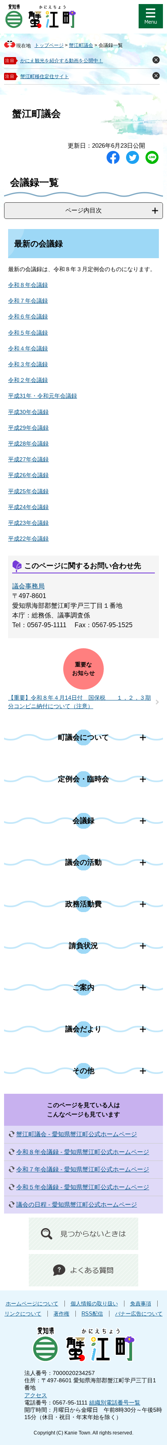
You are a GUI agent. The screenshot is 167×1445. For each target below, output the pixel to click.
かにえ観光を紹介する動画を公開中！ (61, 61)
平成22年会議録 (28, 538)
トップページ (49, 45)
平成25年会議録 (28, 491)
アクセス (35, 1395)
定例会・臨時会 (83, 779)
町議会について (83, 737)
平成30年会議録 (28, 412)
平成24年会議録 (28, 507)
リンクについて (22, 1314)
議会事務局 (28, 586)
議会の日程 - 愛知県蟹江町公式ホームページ (76, 1204)
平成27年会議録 (28, 459)
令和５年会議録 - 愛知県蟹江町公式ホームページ (82, 1187)
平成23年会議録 (28, 523)
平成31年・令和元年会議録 (42, 396)
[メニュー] (151, 16)
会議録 (83, 821)
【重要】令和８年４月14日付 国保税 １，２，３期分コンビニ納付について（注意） (79, 701)
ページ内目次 (83, 210)
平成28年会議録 (28, 443)
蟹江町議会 (81, 45)
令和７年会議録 (28, 300)
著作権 (61, 1314)
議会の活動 (83, 862)
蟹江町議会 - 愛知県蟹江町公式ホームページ (76, 1134)
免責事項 (140, 1304)
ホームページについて (32, 1304)
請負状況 (83, 946)
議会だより (83, 1029)
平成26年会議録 (28, 475)
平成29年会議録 (28, 427)
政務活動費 (83, 904)
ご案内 (83, 987)
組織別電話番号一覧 (114, 1402)
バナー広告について (139, 1314)
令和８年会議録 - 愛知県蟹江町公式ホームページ (82, 1151)
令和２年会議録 (28, 380)
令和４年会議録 (28, 348)
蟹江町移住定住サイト (44, 76)
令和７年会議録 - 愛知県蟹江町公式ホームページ (82, 1169)
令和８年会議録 (28, 285)
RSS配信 (92, 1314)
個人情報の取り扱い (94, 1304)
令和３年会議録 (28, 364)
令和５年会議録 (28, 332)
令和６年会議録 (28, 316)
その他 (83, 1071)
